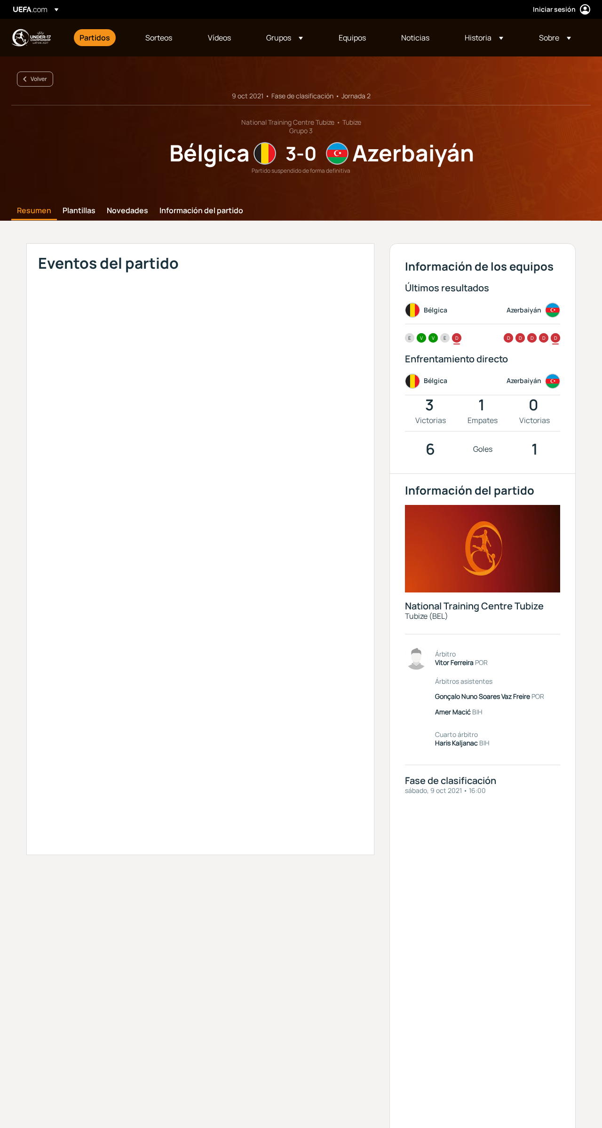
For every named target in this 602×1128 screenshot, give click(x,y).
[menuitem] (100, 38)
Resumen (34, 211)
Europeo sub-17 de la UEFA (31, 38)
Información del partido (201, 211)
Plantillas (79, 211)
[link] (94, 38)
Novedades (127, 211)
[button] (284, 38)
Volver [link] (39, 79)
